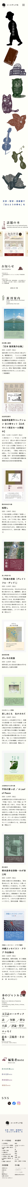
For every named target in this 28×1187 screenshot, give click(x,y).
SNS (3, 1172)
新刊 (16, 1143)
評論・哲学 (17, 1157)
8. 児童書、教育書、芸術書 (7, 1159)
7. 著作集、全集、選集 (7, 1156)
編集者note (4, 1174)
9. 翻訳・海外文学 (6, 1161)
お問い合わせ (5, 1176)
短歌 (16, 1151)
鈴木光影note (7, 1074)
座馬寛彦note (7, 1079)
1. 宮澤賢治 (5, 1143)
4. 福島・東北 (5, 1150)
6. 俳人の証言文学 (6, 1154)
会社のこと (4, 1168)
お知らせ (4, 1170)
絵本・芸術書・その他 (20, 1161)
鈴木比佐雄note (8, 1068)
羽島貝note (6, 1085)
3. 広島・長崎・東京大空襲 (7, 1148)
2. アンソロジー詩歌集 (7, 1145)
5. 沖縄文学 (5, 1152)
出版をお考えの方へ (20, 1175)
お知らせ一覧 (14, 288)
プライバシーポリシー (7, 1177)
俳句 (16, 1153)
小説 (16, 1155)
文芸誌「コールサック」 (20, 1146)
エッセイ (17, 1159)
